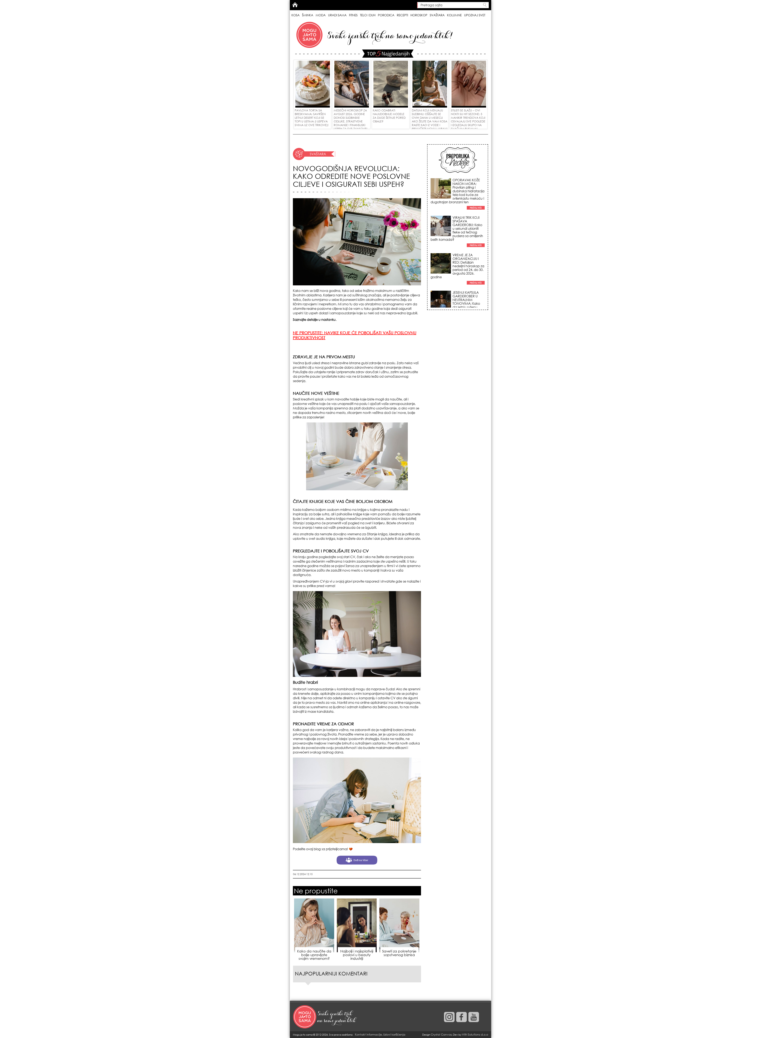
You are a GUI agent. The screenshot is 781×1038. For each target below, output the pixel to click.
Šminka (307, 15)
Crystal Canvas (441, 1034)
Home (295, 5)
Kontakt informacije (368, 1034)
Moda (321, 15)
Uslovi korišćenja (394, 1034)
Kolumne (454, 15)
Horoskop (418, 15)
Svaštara (437, 15)
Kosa (295, 15)
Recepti (402, 15)
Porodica (386, 15)
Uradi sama (337, 15)
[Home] (325, 1017)
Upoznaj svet (474, 15)
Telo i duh (367, 15)
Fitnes (353, 15)
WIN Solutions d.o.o (475, 1034)
